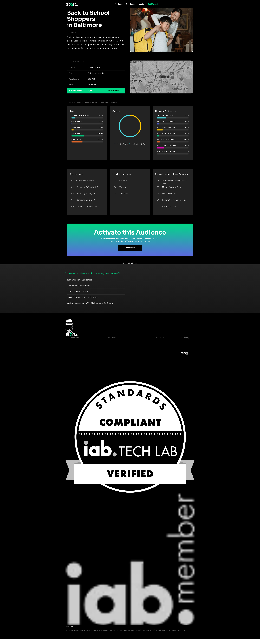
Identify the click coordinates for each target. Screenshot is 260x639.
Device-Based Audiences (81, 346)
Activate (130, 247)
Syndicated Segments (80, 354)
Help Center (159, 362)
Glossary (157, 350)
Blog (156, 346)
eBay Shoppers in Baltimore (79, 280)
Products (119, 4)
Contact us (158, 358)
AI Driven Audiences (79, 350)
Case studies (159, 342)
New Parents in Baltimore (78, 286)
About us (184, 342)
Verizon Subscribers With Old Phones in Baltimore (90, 303)
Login (141, 4)
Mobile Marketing (114, 350)
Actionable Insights (79, 366)
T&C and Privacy (160, 354)
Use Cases (130, 4)
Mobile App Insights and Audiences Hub (123, 346)
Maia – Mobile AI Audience (82, 342)
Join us (184, 346)
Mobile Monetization (115, 354)
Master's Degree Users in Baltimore (83, 297)
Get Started (152, 4)
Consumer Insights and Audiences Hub (123, 342)
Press (183, 350)
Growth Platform (78, 358)
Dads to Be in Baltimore (77, 291)
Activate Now (113, 90)
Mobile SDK (76, 362)
